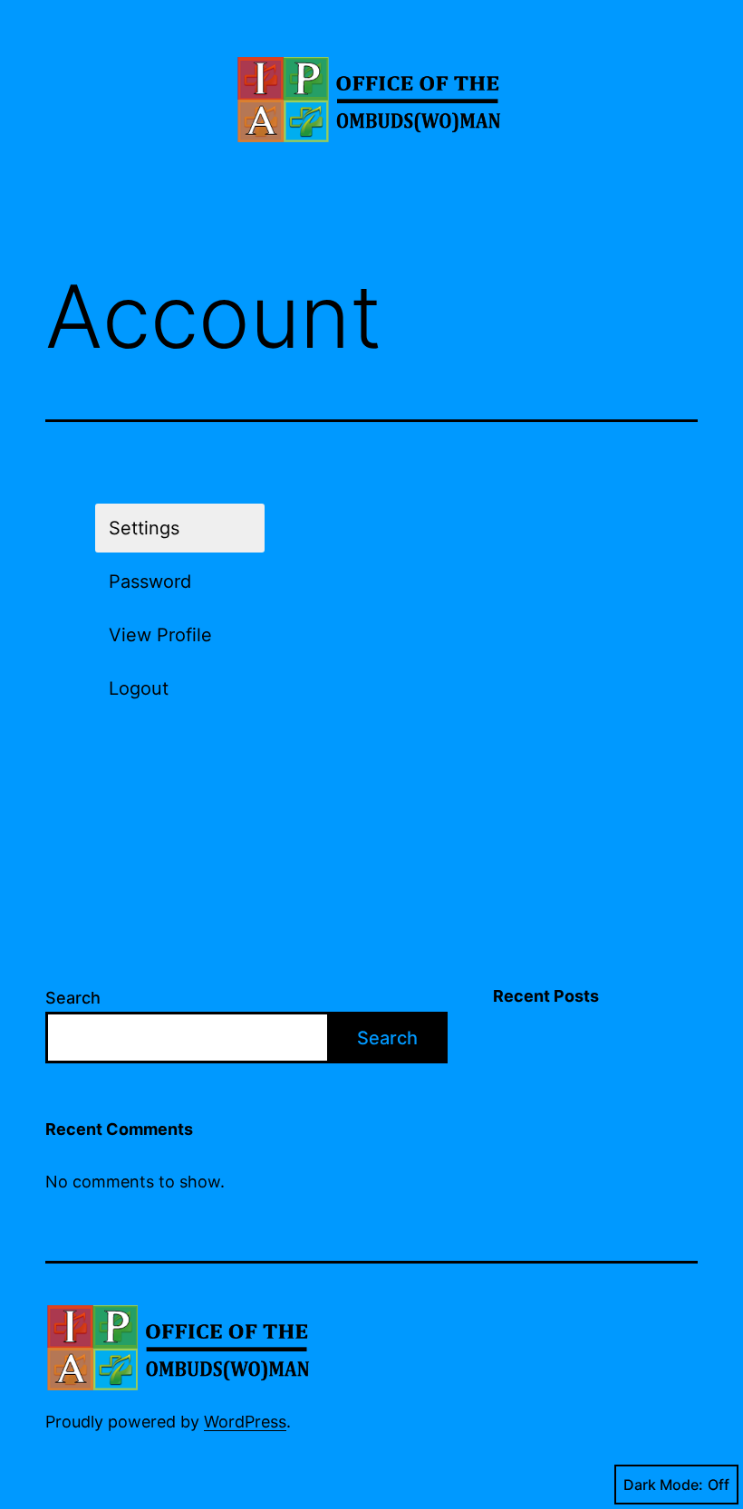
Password (150, 581)
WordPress (245, 1421)
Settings (144, 528)
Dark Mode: (663, 1484)
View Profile (160, 635)
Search (73, 997)
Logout (139, 688)
